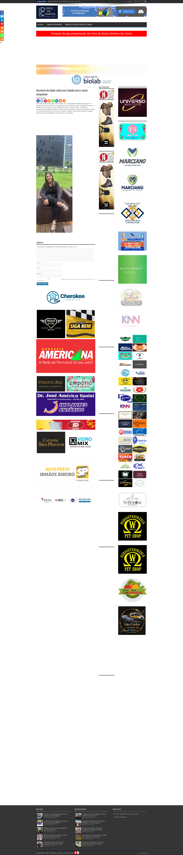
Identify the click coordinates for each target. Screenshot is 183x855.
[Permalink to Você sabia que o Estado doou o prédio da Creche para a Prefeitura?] (78, 839)
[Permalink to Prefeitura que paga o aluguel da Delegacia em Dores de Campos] (78, 832)
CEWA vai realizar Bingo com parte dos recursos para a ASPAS (64, 1)
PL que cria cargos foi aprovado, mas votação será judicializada (55, 815)
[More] (64, 101)
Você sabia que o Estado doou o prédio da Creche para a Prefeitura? (94, 836)
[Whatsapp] (53, 101)
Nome (38, 262)
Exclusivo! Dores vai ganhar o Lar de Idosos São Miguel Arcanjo (55, 836)
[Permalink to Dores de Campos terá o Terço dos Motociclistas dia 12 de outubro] (78, 846)
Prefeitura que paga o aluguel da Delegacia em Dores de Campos (92, 829)
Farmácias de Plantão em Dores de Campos (78, 24)
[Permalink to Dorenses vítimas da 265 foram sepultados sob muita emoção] (40, 846)
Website (39, 273)
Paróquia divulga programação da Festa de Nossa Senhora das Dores (91, 33)
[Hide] (1, 43)
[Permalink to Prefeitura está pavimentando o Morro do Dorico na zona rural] (78, 818)
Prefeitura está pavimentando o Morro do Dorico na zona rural (94, 815)
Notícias (40, 24)
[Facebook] (38, 101)
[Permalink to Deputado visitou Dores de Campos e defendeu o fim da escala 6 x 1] (78, 825)
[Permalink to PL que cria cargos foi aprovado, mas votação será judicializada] (40, 818)
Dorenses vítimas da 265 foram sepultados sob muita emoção (53, 843)
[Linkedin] (56, 101)
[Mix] (49, 101)
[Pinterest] (45, 101)
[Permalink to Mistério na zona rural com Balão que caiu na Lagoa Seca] (40, 832)
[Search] (145, 1)
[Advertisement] (91, 51)
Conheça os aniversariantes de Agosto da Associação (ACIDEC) (56, 822)
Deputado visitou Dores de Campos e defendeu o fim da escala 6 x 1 (94, 822)
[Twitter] (41, 101)
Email (38, 268)
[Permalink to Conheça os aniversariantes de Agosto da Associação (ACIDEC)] (40, 825)
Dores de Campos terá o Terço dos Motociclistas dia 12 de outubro (93, 843)
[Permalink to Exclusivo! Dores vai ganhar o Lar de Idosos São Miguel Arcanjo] (40, 839)
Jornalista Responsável (54, 24)
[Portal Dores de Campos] (47, 17)
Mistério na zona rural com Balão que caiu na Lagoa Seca (55, 829)
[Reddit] (60, 101)
